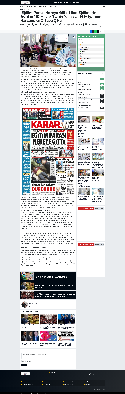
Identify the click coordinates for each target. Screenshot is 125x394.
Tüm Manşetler (47, 384)
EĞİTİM (44, 6)
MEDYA (50, 6)
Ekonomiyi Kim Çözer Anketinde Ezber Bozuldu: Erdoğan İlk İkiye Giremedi (29, 343)
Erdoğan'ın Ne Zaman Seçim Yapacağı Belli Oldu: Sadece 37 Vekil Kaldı (29, 326)
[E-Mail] (30, 307)
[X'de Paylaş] (93, 31)
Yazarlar (77, 2)
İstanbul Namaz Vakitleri (70, 381)
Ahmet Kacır (33, 303)
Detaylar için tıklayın (91, 68)
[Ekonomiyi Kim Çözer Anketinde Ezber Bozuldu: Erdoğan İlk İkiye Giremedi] (30, 335)
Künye (21, 389)
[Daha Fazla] (98, 31)
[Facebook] (87, 374)
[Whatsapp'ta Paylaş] (95, 31)
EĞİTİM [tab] (97, 208)
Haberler (22, 9)
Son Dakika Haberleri (69, 384)
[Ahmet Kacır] (24, 304)
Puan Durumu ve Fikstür (28, 384)
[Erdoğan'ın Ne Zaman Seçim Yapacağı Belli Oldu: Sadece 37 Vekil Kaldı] (30, 318)
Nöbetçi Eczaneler (27, 381)
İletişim (25, 389)
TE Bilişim (102, 389)
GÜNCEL (22, 6)
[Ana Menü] (104, 6)
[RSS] (94, 374)
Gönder (24, 365)
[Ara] (104, 2)
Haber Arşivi (88, 384)
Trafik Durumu (88, 381)
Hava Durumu (47, 381)
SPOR (54, 6)
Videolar (68, 2)
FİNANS (40, 6)
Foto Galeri (58, 2)
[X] (90, 374)
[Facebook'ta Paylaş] (91, 31)
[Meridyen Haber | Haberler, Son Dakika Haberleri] (25, 3)
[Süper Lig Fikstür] (103, 73)
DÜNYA (28, 6)
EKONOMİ (33, 6)
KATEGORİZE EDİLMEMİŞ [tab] (86, 208)
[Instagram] (92, 374)
